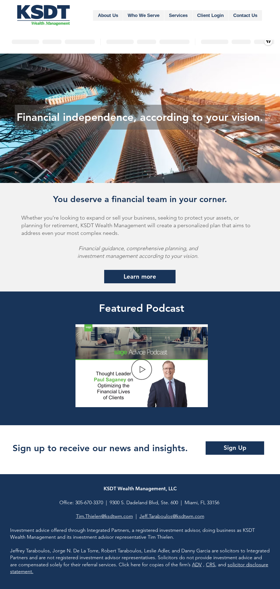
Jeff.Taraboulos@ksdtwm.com (171, 516)
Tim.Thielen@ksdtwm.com (104, 516)
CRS (210, 565)
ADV (197, 565)
